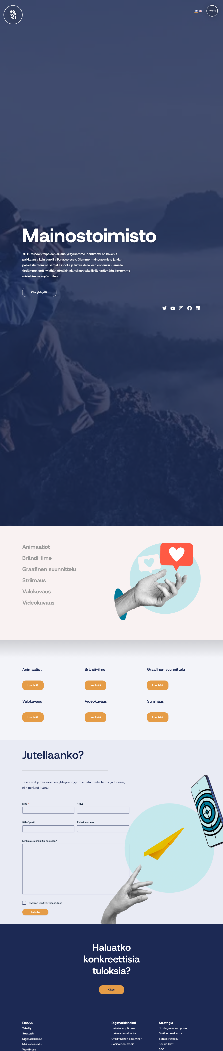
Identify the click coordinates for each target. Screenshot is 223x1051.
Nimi (25, 803)
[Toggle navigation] (212, 11)
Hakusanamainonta (124, 1033)
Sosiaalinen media (123, 1044)
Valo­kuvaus (36, 591)
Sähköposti (29, 822)
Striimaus (34, 580)
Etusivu (27, 1023)
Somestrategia (168, 1039)
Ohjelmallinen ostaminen (127, 1039)
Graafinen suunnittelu (49, 569)
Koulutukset (166, 1044)
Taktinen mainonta (170, 1033)
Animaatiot (36, 547)
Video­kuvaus (38, 602)
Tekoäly (27, 1028)
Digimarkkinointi (32, 1039)
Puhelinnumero (85, 822)
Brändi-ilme (37, 558)
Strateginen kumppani (173, 1028)
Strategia (28, 1033)
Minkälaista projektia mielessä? (39, 840)
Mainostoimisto (31, 1044)
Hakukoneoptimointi (124, 1028)
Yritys (80, 803)
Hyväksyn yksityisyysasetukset (45, 902)
